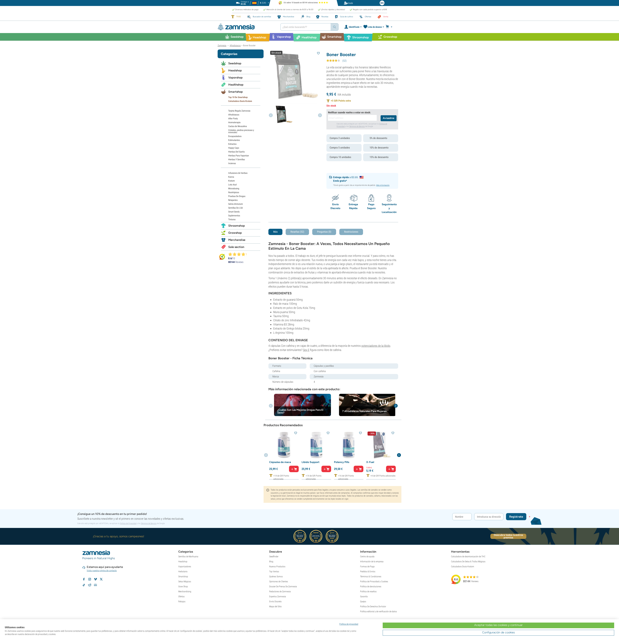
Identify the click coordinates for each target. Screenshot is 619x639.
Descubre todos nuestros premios (508, 536)
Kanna (231, 177)
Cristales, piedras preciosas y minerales (241, 131)
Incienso (232, 163)
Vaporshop (235, 77)
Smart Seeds (234, 211)
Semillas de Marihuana (188, 556)
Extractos (232, 144)
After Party (233, 118)
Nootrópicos (233, 192)
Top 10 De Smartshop (238, 97)
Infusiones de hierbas (237, 173)
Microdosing (233, 188)
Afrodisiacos (233, 114)
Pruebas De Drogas (236, 196)
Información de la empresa (371, 561)
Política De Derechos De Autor (373, 606)
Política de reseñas (368, 591)
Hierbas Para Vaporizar (238, 155)
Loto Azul (232, 184)
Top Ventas (274, 571)
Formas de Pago (367, 566)
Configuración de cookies (498, 632)
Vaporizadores (184, 566)
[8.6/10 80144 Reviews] (239, 254)
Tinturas (232, 219)
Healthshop (235, 84)
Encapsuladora (234, 136)
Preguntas (324, 231)
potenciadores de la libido (375, 345)
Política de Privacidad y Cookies (374, 581)
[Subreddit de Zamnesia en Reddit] (89, 585)
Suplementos (234, 215)
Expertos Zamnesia (277, 596)
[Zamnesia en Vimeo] (95, 579)
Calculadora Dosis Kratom (240, 101)
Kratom (231, 180)
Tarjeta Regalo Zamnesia (239, 110)
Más (275, 231)
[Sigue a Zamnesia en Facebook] (83, 579)
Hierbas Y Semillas (236, 159)
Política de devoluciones (370, 586)
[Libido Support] (316, 445)
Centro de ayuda (367, 556)
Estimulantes (234, 140)
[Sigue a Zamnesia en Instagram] (89, 579)
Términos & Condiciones (370, 576)
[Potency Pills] (349, 445)
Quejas (363, 601)
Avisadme (388, 118)
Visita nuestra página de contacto (102, 570)
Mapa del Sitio (275, 606)
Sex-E (306, 350)
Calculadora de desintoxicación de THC (468, 556)
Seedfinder (273, 556)
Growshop (235, 233)
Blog (271, 561)
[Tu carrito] (390, 27)
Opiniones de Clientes (278, 581)
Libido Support (310, 462)
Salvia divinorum (235, 204)
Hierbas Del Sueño (236, 151)
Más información (383, 185)
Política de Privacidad (128, 523)
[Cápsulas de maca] (284, 445)
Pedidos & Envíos (367, 571)
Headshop (235, 70)
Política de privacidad (348, 624)
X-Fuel (370, 462)
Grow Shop (183, 586)
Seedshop (234, 63)
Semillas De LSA (235, 207)
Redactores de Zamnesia (280, 591)
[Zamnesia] (246, 27)
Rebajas (181, 601)
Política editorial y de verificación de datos (378, 611)
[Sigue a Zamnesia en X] (101, 579)
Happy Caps (233, 148)
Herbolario (182, 571)
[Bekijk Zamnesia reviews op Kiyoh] (222, 256)
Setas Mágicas (184, 581)
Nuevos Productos (277, 566)
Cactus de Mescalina (237, 126)
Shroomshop (236, 225)
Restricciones (351, 231)
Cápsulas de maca (280, 462)
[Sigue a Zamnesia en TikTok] (83, 585)
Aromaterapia (234, 122)
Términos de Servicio (357, 126)
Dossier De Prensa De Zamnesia (283, 586)
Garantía (364, 596)
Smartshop (235, 91)
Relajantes (233, 200)
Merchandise (236, 240)
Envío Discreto (275, 601)
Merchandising (184, 591)
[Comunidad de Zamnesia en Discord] (95, 585)
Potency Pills (341, 462)
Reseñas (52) (297, 231)
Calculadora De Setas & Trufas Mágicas (468, 561)
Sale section (236, 247)
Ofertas (181, 596)
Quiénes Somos (276, 576)
